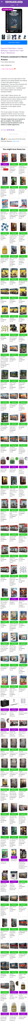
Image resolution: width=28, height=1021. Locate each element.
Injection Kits (14, 51)
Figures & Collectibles (8, 48)
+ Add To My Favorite (8, 69)
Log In (12, 5)
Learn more (16, 141)
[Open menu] (1, 1)
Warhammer (10, 53)
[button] (17, 5)
